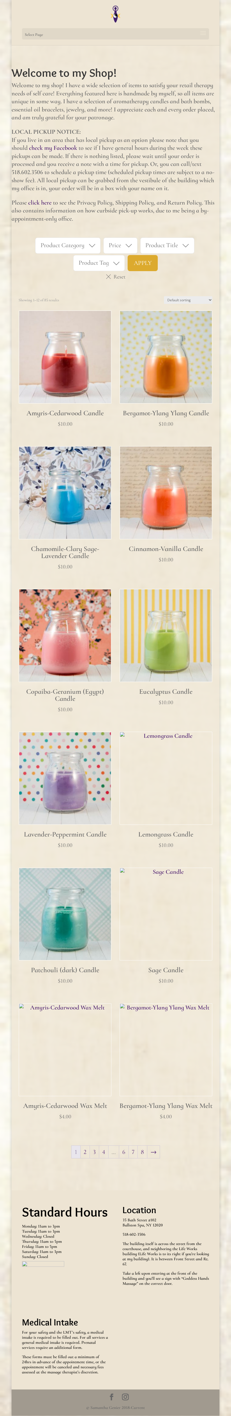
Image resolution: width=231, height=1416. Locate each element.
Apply (143, 263)
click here (40, 202)
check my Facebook (53, 148)
